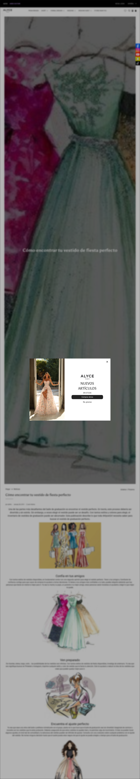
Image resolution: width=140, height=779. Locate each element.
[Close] (107, 361)
